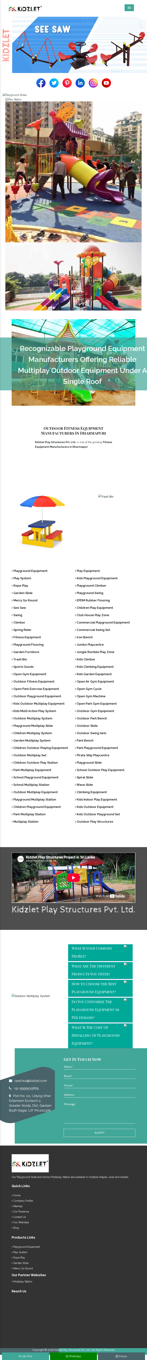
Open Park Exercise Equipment (36, 689)
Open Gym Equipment (29, 674)
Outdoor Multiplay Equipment (35, 792)
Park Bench (84, 740)
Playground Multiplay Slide (33, 725)
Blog (16, 1227)
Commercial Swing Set (93, 630)
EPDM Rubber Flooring (93, 600)
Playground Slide (89, 762)
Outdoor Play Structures (94, 821)
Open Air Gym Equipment (95, 681)
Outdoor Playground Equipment (37, 696)
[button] (22, 45)
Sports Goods (106, 504)
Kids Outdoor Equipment (94, 807)
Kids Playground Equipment (97, 578)
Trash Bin (41, 504)
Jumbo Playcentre (90, 644)
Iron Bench (84, 637)
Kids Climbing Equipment (95, 666)
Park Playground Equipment (97, 748)
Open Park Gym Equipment (96, 703)
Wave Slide (84, 784)
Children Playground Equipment (37, 807)
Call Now (26, 1356)
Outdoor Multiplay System (32, 718)
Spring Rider (22, 630)
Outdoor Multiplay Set (29, 755)
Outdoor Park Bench (91, 718)
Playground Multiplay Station (34, 799)
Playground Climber (91, 585)
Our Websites (21, 1222)
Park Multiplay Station (29, 814)
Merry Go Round (25, 600)
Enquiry (122, 1356)
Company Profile (23, 1200)
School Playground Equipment (35, 777)
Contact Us (19, 1217)
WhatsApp (74, 1356)
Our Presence (21, 1211)
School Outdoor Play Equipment (100, 770)
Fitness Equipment (27, 637)
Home (16, 1195)
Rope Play (20, 585)
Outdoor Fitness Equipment (33, 681)
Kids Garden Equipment (94, 674)
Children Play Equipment (94, 607)
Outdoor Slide (87, 725)
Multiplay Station (25, 821)
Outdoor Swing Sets (91, 733)
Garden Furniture (26, 652)
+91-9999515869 (26, 1088)
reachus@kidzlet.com (30, 1081)
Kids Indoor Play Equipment (96, 799)
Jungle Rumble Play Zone (95, 652)
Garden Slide (23, 593)
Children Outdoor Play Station (35, 762)
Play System (22, 578)
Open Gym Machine (91, 696)
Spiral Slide (84, 777)
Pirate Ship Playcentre (92, 755)
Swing (17, 615)
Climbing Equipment (91, 792)
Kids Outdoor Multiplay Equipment (39, 703)
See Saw (19, 607)
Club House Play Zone (92, 615)
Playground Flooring (28, 644)
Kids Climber (85, 659)
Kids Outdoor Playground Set (98, 814)
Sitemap (18, 1206)
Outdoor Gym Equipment (95, 711)
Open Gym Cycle (89, 689)
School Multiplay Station (31, 784)
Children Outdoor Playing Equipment (40, 748)
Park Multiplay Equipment (32, 770)
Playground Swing (89, 593)
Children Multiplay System (32, 733)
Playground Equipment (30, 571)
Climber (19, 622)
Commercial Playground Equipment (103, 622)
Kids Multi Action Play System (34, 711)
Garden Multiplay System (32, 740)
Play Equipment (88, 571)
